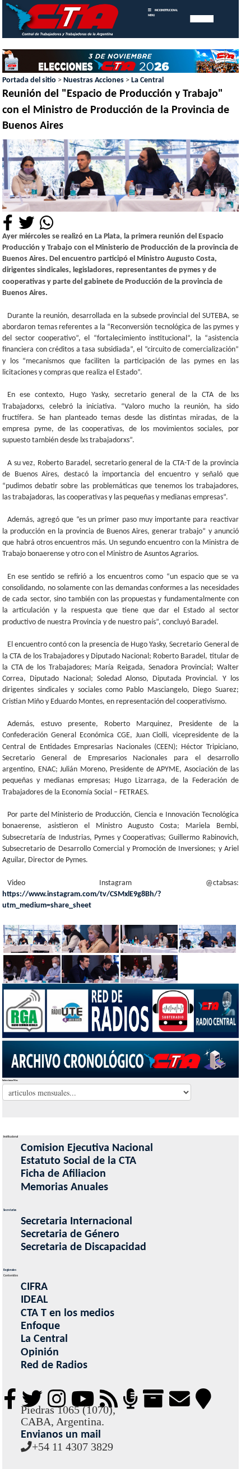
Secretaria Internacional (76, 1221)
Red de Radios (54, 1365)
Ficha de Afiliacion (63, 1174)
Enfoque (40, 1326)
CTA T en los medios (67, 1313)
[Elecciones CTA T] (120, 62)
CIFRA (34, 1287)
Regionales (9, 1270)
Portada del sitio (29, 80)
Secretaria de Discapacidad (83, 1247)
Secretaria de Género (70, 1234)
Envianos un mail (61, 1434)
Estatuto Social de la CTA (78, 1161)
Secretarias (9, 1210)
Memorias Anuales (64, 1187)
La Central (147, 80)
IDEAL (34, 1300)
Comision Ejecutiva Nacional (87, 1148)
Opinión (40, 1352)
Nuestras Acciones (93, 80)
